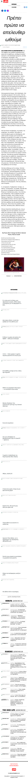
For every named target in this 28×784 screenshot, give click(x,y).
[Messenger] (8, 11)
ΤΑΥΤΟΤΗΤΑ (14, 764)
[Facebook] (24, 7)
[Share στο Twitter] (26, 47)
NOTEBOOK (14, 4)
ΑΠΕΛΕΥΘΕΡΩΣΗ (17, 275)
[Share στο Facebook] (24, 47)
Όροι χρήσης (6, 776)
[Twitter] (26, 7)
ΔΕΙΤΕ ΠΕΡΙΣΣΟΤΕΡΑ (14, 596)
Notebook (8, 275)
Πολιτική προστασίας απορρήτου (17, 776)
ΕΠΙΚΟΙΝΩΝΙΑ (14, 765)
